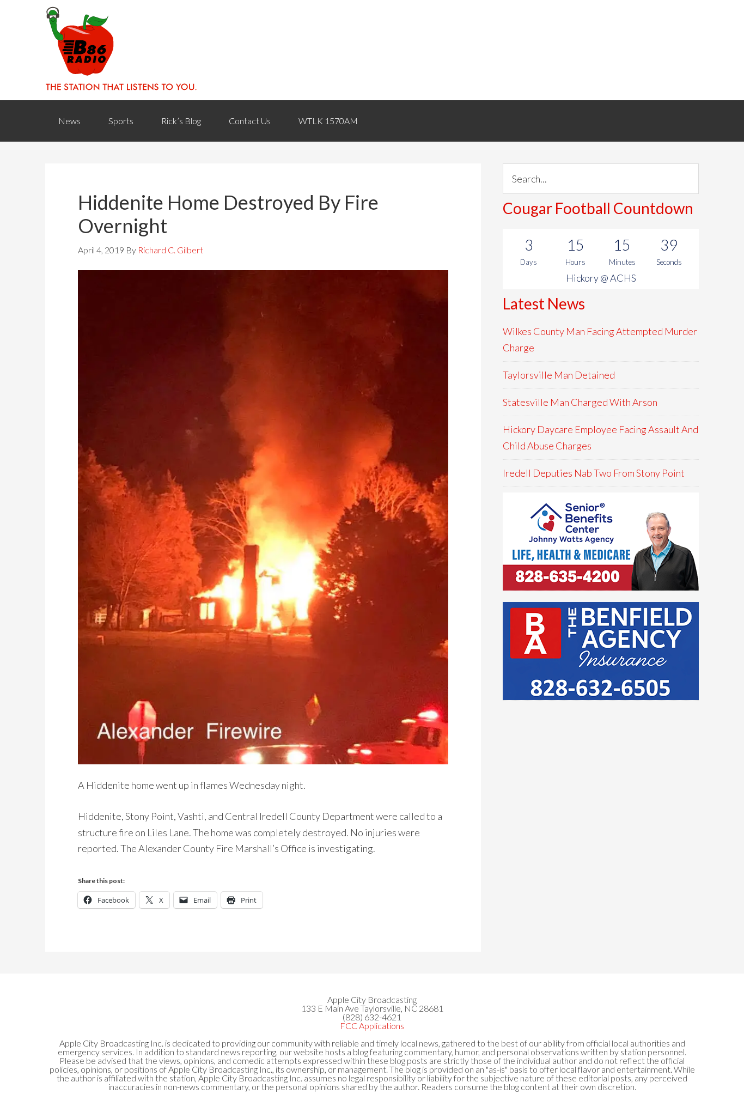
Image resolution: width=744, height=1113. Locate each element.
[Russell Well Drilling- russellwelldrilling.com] (601, 651)
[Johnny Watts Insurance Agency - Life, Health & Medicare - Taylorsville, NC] (601, 541)
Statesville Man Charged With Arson (580, 402)
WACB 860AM (372, 50)
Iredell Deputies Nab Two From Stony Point (594, 473)
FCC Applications (372, 1025)
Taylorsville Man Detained (559, 375)
